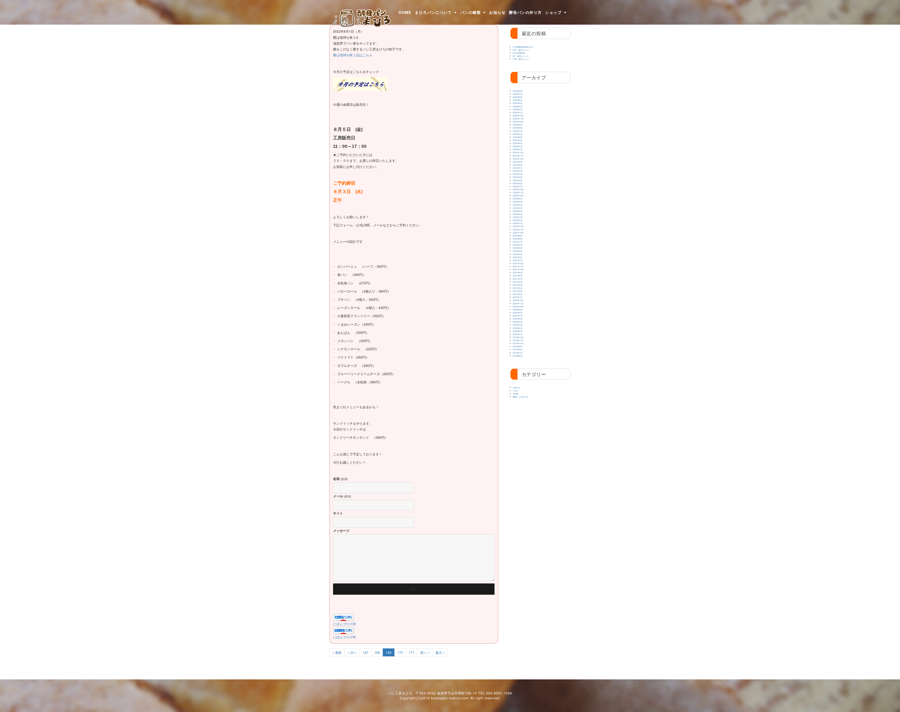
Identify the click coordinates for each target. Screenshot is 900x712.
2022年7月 (517, 241)
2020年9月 (517, 309)
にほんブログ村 (344, 623)
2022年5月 (517, 248)
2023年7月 (517, 205)
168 (377, 652)
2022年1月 (517, 260)
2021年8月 (517, 275)
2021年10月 (518, 269)
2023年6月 (517, 208)
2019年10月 (518, 343)
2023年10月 (518, 195)
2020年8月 (517, 312)
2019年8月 (517, 349)
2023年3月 (517, 217)
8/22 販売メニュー (521, 50)
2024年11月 (518, 155)
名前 (340, 478)
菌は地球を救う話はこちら (352, 55)
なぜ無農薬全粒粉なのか (523, 47)
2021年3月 (517, 291)
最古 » (440, 652)
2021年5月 (517, 285)
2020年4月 (517, 325)
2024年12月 (518, 152)
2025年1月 (517, 149)
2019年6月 (517, 355)
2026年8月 (517, 91)
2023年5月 (517, 211)
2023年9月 (517, 198)
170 (400, 652)
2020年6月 (517, 318)
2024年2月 (517, 183)
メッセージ (341, 530)
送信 (413, 589)
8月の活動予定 (519, 53)
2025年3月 (517, 143)
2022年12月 (518, 226)
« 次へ (352, 652)
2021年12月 (518, 263)
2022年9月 (517, 235)
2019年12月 (518, 337)
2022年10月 (518, 232)
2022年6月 (517, 245)
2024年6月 (517, 171)
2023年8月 (517, 201)
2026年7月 (517, 94)
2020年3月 (517, 328)
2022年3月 (517, 254)
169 (388, 652)
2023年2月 (517, 220)
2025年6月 (517, 134)
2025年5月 (517, 137)
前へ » (425, 652)
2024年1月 (517, 186)
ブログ (515, 390)
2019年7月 (517, 352)
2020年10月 (518, 306)
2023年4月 (517, 214)
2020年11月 (518, 303)
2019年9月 (517, 346)
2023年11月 (518, 192)
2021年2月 (517, 294)
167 (365, 652)
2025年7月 (517, 131)
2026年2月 (517, 109)
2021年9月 (517, 272)
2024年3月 (517, 180)
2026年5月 (517, 100)
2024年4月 (517, 177)
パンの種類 (470, 12)
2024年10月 (518, 158)
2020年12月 (518, 300)
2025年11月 (518, 118)
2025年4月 (517, 140)
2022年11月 (518, 229)
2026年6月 (517, 97)
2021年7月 (517, 279)
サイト (338, 513)
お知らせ (497, 12)
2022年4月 (517, 251)
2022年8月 (517, 238)
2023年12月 (518, 189)
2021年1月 (517, 297)
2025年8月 (517, 127)
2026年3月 (517, 106)
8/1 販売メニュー (521, 56)
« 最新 (337, 652)
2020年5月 (517, 321)
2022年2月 (517, 257)
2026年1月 (517, 112)
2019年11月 (518, 340)
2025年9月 (517, 124)
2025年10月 (518, 121)
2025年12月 (518, 115)
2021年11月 (518, 266)
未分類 (515, 393)
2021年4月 (517, 288)
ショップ (553, 12)
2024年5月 (517, 174)
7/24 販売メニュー (521, 59)
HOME (405, 12)
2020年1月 (517, 334)
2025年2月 (517, 146)
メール (342, 496)
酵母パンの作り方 (525, 12)
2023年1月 (517, 223)
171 (411, 652)
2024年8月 (517, 165)
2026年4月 (517, 103)
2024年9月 (517, 161)
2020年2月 (517, 331)
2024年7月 (517, 168)
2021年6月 (517, 282)
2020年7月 (517, 315)
